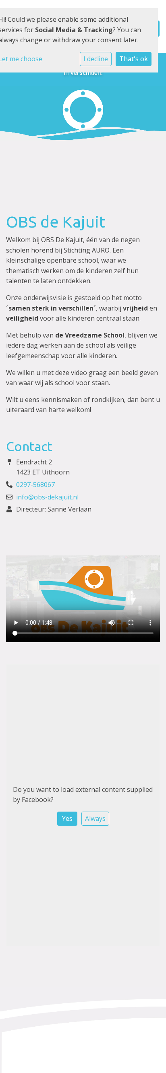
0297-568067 (35, 484)
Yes (67, 818)
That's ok (133, 58)
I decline (95, 58)
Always (95, 818)
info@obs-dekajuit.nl (47, 497)
